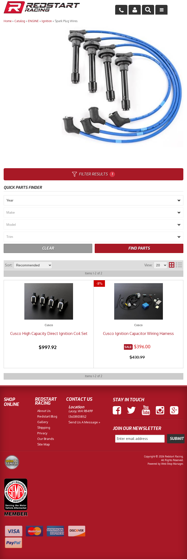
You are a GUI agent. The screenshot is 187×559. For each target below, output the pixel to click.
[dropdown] (161, 10)
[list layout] (179, 265)
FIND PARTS (139, 248)
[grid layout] (171, 265)
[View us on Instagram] (160, 410)
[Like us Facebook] (117, 410)
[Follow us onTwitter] (131, 410)
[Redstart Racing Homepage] (42, 8)
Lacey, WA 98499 (80, 411)
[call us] (121, 10)
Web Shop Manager (172, 463)
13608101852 (77, 417)
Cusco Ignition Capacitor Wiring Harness (138, 333)
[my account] (135, 10)
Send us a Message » (84, 422)
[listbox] (93, 200)
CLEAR (48, 248)
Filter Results (96, 174)
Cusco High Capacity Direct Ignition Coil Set (48, 333)
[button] (148, 10)
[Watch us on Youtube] (146, 410)
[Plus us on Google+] (174, 410)
